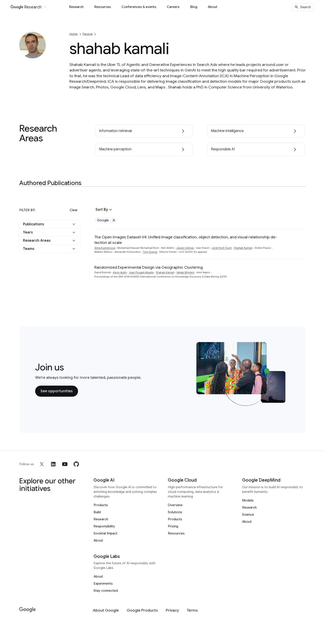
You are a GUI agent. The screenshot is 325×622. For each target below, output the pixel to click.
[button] (49, 224)
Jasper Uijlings (185, 248)
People (88, 34)
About (212, 7)
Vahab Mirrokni (185, 272)
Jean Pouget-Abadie (141, 272)
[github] (76, 464)
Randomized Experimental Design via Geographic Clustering (148, 267)
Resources (102, 7)
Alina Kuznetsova (104, 248)
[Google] (27, 610)
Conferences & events (139, 7)
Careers (173, 7)
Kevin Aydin (120, 272)
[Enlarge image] (42, 54)
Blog (193, 7)
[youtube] (64, 464)
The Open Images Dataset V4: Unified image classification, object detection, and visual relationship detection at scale (185, 240)
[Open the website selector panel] (45, 7)
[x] (41, 464)
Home (73, 34)
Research (76, 7)
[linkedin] (53, 464)
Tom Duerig (150, 252)
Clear (74, 210)
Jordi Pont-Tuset (222, 248)
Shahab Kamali (243, 248)
